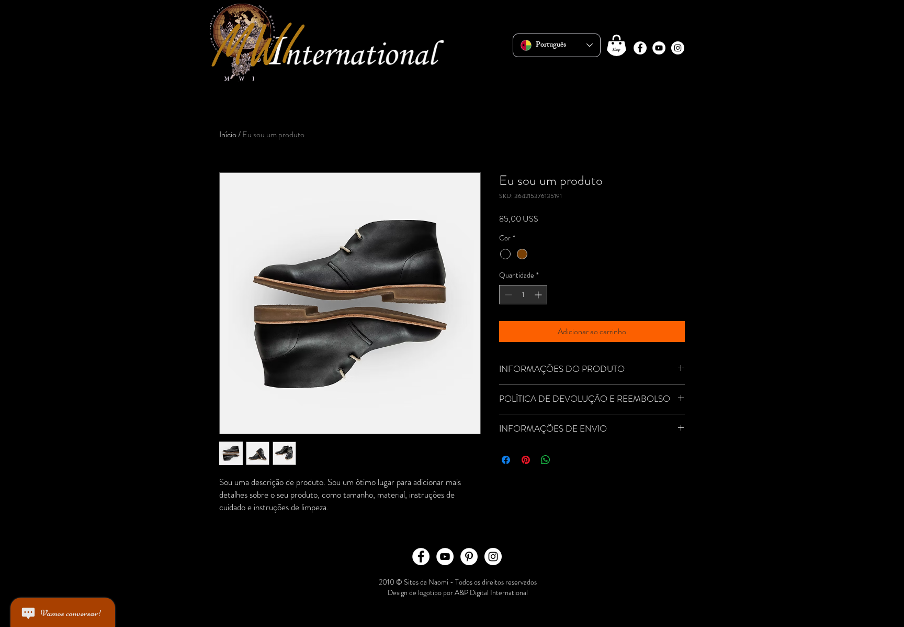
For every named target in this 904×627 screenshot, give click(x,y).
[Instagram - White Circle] (677, 47)
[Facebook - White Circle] (640, 47)
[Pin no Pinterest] (525, 460)
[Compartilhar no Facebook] (506, 460)
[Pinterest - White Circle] (469, 556)
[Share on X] (565, 460)
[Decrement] (507, 294)
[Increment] (539, 294)
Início (227, 134)
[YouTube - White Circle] (658, 47)
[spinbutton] (523, 294)
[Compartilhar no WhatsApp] (545, 460)
